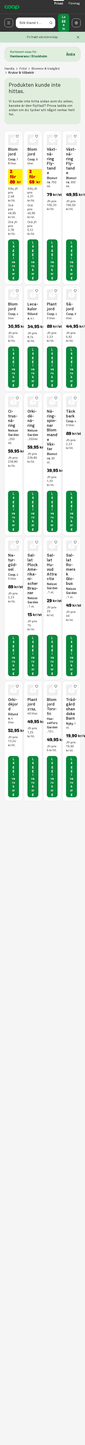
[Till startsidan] (11, 6)
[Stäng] (78, 37)
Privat (58, 3)
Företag (74, 3)
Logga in (64, 23)
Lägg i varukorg (13, 260)
